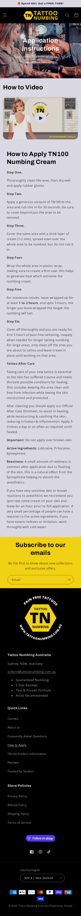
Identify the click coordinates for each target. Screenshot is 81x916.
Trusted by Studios (21, 771)
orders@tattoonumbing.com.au (32, 672)
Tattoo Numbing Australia (33, 905)
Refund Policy (17, 805)
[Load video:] (40, 118)
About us (14, 727)
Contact (13, 718)
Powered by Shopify (61, 905)
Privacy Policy (17, 796)
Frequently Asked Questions (27, 736)
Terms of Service (19, 822)
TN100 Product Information (27, 754)
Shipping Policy (18, 814)
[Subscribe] (69, 579)
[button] (5, 15)
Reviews (13, 762)
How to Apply (17, 745)
